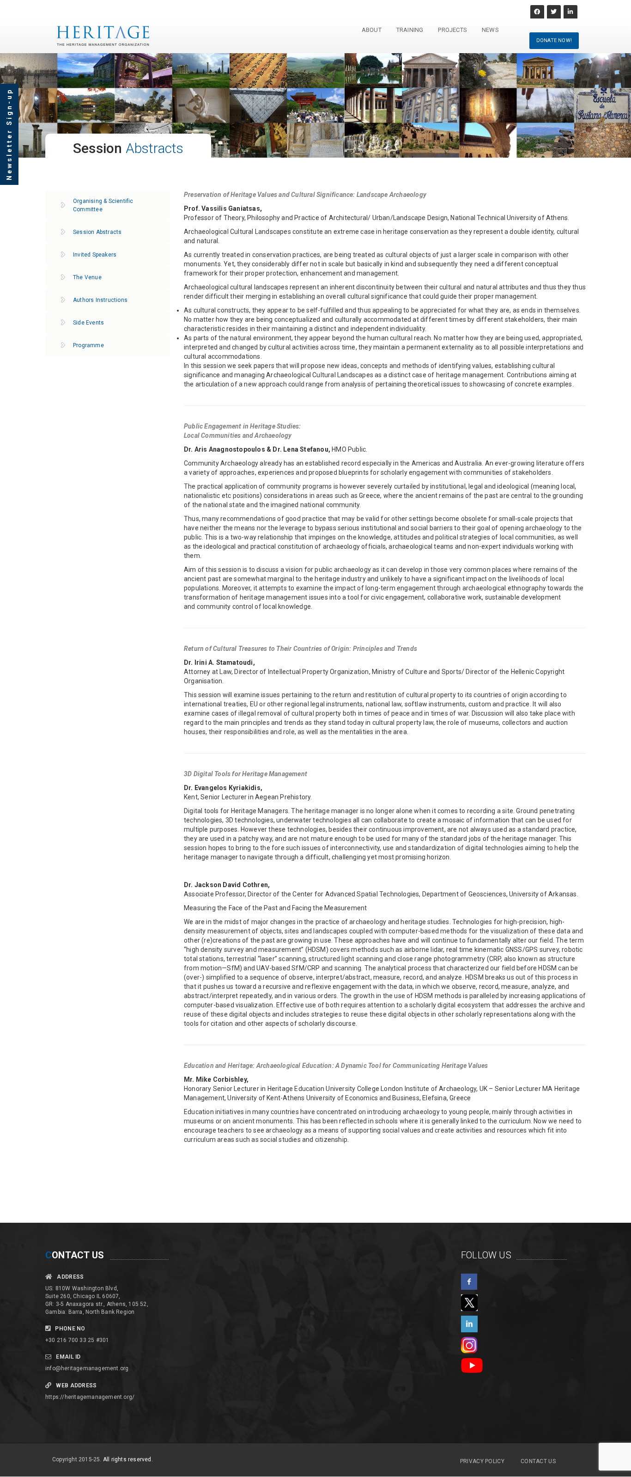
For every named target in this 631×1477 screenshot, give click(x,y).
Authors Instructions (100, 300)
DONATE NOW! (554, 40)
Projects (452, 29)
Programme (88, 345)
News (490, 29)
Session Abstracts (97, 232)
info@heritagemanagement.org (86, 1368)
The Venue (87, 277)
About (372, 29)
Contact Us (538, 1461)
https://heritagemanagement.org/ (89, 1397)
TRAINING (410, 29)
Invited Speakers (94, 254)
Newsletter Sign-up (9, 134)
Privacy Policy (482, 1461)
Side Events (88, 322)
